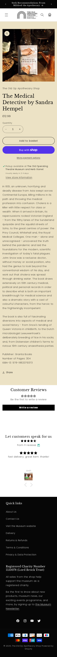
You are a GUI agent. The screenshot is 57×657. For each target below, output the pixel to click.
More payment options (28, 157)
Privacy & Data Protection (21, 554)
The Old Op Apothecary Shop (26, 646)
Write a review (28, 407)
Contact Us (12, 518)
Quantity (7, 122)
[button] (6, 14)
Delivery (10, 533)
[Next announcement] (51, 4)
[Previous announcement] (5, 4)
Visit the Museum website (21, 526)
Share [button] (9, 372)
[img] (28, 441)
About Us (11, 511)
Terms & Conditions (17, 547)
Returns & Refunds (16, 540)
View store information (19, 177)
